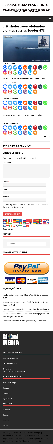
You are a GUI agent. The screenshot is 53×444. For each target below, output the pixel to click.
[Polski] (27, 223)
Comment (7, 162)
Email (5, 189)
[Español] (37, 220)
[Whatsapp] (45, 67)
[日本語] (14, 226)
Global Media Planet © (31, 441)
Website (6, 196)
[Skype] (30, 72)
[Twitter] (10, 67)
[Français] (11, 220)
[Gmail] (10, 72)
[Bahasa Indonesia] (7, 226)
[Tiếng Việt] (27, 226)
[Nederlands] (17, 223)
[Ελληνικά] (21, 220)
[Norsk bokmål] (31, 223)
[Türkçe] (27, 220)
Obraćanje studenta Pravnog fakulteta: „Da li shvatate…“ (26, 320)
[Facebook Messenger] (20, 72)
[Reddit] (25, 67)
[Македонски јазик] (7, 223)
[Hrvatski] (44, 220)
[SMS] (15, 72)
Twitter (5, 425)
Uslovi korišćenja (9, 382)
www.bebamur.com (10, 358)
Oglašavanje (7, 398)
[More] (35, 72)
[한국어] (17, 226)
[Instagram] (5, 72)
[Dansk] (44, 223)
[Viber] (25, 72)
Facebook (6, 410)
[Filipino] (47, 223)
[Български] (11, 223)
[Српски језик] (47, 220)
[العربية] (24, 223)
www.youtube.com (10, 363)
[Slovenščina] (4, 223)
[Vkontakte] (20, 67)
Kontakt (6, 393)
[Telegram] (15, 67)
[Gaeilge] (11, 226)
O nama (6, 388)
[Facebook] (5, 67)
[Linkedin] (30, 67)
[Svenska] (17, 220)
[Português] (41, 220)
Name (5, 181)
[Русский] (24, 220)
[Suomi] (4, 226)
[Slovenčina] (24, 226)
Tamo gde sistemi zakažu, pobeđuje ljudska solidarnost (26, 309)
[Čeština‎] (41, 223)
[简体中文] (31, 220)
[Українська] (34, 223)
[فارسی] (21, 226)
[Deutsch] (14, 220)
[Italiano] (7, 220)
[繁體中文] (34, 220)
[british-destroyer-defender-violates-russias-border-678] (26, 60)
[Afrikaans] (37, 223)
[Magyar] (14, 223)
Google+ (6, 415)
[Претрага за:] (26, 244)
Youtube (6, 420)
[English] (4, 220)
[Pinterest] (35, 67)
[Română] (21, 223)
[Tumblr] (40, 67)
